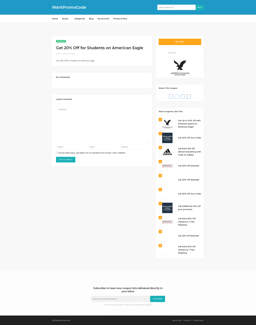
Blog (91, 18)
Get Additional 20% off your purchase (189, 208)
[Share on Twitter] (177, 97)
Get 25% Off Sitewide (188, 236)
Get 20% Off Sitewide (188, 166)
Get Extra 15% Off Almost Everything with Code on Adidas (189, 151)
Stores (65, 18)
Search (200, 7)
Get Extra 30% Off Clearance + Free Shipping (186, 221)
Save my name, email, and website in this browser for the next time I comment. (92, 153)
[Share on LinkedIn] (183, 97)
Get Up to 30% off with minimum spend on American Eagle (189, 123)
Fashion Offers (69, 54)
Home (55, 18)
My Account (103, 18)
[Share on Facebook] (171, 97)
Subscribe (157, 299)
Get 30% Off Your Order (189, 194)
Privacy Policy (120, 18)
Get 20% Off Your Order (189, 138)
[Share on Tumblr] (189, 97)
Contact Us (187, 320)
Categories (79, 18)
